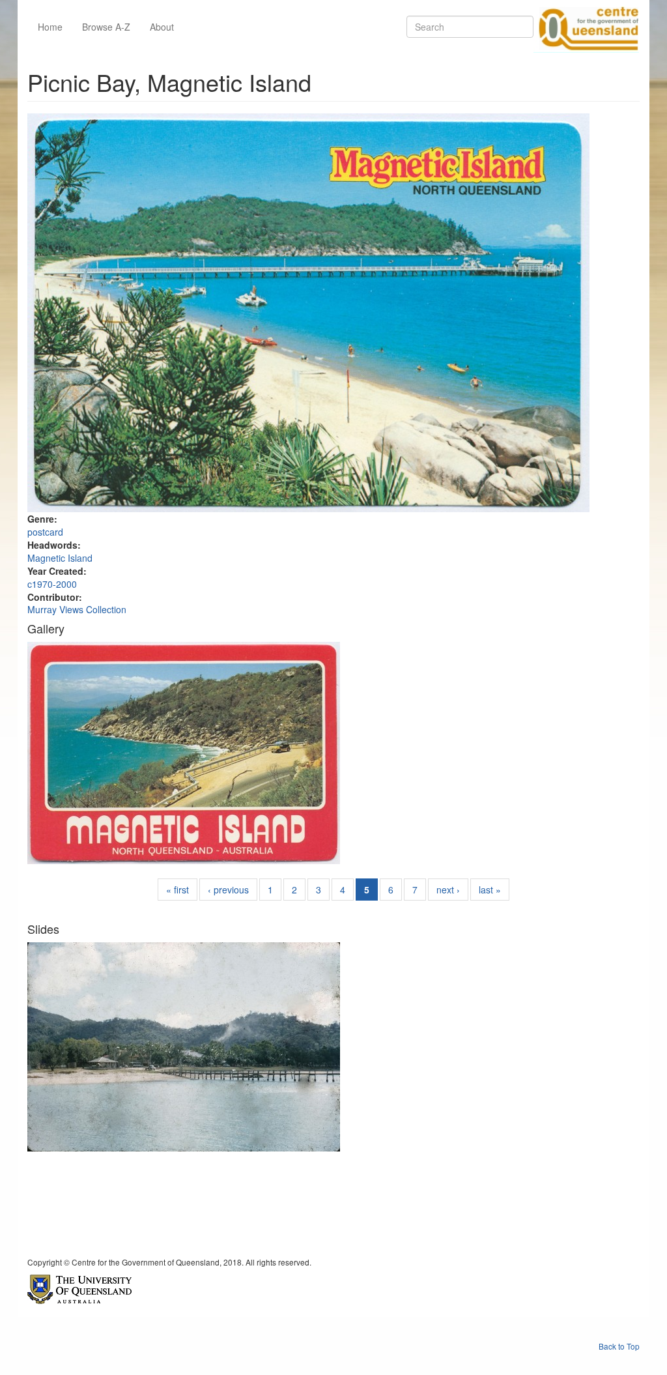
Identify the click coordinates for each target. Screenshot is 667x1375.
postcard (45, 531)
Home (50, 26)
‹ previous (228, 889)
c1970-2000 (52, 583)
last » (490, 889)
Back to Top (619, 1346)
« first (177, 889)
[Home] (586, 27)
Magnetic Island (59, 557)
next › (448, 889)
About (162, 26)
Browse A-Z (106, 26)
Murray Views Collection (76, 609)
